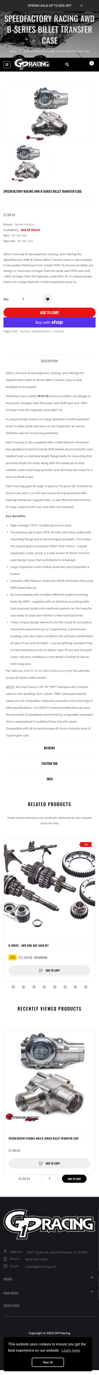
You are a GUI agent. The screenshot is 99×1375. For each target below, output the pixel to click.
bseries (25, 331)
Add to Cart (49, 312)
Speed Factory (25, 224)
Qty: (6, 299)
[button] (8, 884)
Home (12, 51)
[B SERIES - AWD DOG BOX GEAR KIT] (49, 884)
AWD (15, 331)
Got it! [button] (48, 1362)
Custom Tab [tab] (49, 763)
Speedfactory (41, 331)
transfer (58, 331)
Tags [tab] (50, 778)
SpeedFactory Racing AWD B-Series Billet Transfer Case (44, 1138)
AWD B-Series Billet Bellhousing (45, 670)
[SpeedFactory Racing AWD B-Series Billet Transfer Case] (29, 163)
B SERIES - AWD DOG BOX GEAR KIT (29, 945)
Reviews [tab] (49, 747)
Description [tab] (49, 360)
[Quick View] (9, 862)
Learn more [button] (70, 1350)
